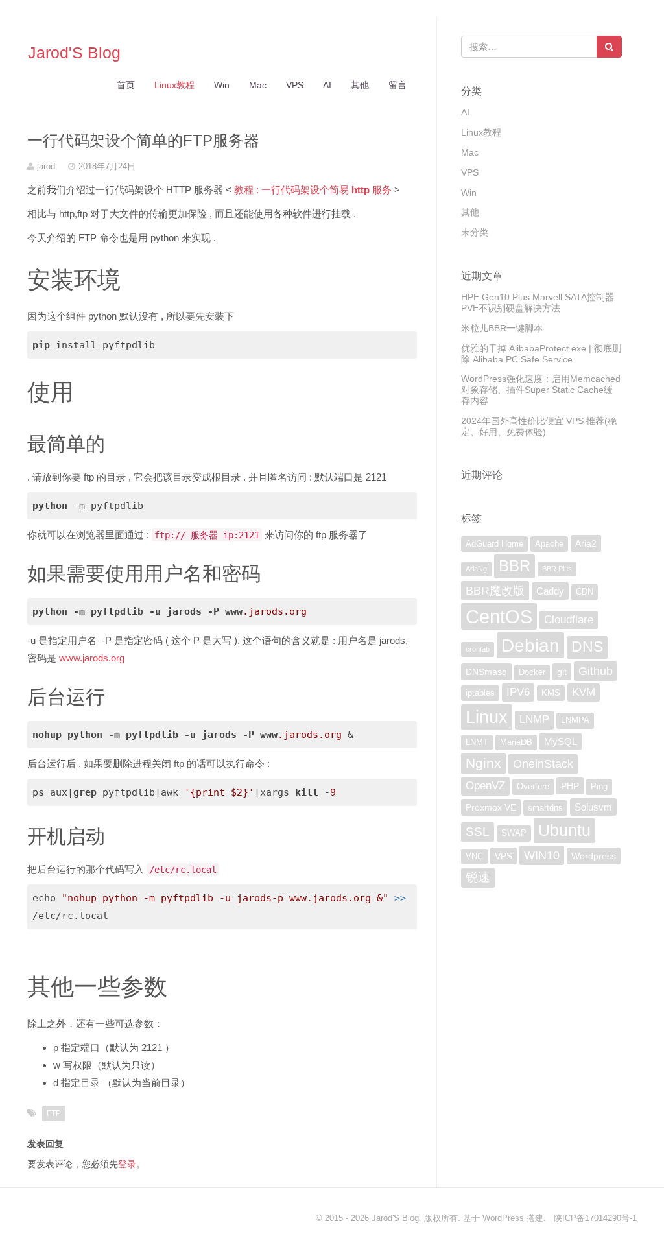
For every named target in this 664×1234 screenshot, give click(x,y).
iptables (480, 693)
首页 (126, 85)
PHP (570, 786)
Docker (532, 672)
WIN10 (542, 855)
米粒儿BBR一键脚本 (502, 328)
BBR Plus (557, 569)
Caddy (550, 591)
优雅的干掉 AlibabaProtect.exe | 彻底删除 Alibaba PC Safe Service (541, 353)
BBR (514, 566)
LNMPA (575, 720)
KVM (583, 692)
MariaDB (516, 742)
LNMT (477, 742)
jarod (46, 166)
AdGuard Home (494, 544)
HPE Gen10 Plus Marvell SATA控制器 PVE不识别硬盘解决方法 (537, 302)
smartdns (545, 808)
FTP (54, 1113)
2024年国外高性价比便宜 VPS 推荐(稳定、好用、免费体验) (539, 426)
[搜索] (609, 47)
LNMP (534, 719)
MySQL (560, 741)
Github (595, 671)
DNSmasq (486, 672)
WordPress (503, 1218)
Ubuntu (564, 830)
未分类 (474, 232)
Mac (258, 85)
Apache (549, 544)
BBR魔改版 (495, 590)
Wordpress (593, 856)
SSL (478, 831)
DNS (587, 647)
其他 (360, 85)
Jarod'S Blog (74, 52)
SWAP (514, 833)
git (562, 672)
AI (327, 85)
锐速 (478, 877)
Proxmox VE (491, 807)
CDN (584, 592)
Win (222, 85)
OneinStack (543, 763)
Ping (599, 786)
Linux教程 (174, 85)
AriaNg (476, 569)
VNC (474, 856)
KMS (550, 693)
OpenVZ (485, 785)
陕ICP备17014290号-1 (595, 1218)
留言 (397, 85)
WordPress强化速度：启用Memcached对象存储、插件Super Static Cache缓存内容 (541, 390)
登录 (127, 1164)
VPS (294, 85)
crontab (478, 649)
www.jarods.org (91, 657)
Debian (530, 645)
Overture (533, 786)
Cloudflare (568, 619)
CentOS (499, 616)
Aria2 (586, 543)
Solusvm (593, 807)
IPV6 (518, 692)
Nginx (483, 762)
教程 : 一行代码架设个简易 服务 (312, 189)
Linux (487, 717)
